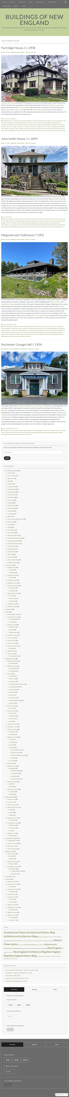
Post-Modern (11, 530)
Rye (11, 830)
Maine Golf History (53, 330)
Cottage (14, 126)
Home (4, 2)
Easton (11, 708)
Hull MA (19, 223)
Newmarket (13, 825)
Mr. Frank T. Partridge (19, 109)
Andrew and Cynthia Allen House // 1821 (16, 981)
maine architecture (30, 330)
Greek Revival (11, 508)
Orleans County (12, 904)
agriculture (4, 410)
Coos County (11, 802)
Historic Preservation (49, 128)
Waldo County (11, 651)
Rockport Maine (16, 334)
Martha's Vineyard (12, 729)
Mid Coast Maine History (13, 332)
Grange (7, 432)
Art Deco (10, 473)
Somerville (12, 760)
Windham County (12, 606)
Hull (11, 217)
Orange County (12, 897)
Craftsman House (31, 128)
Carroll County (11, 799)
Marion (11, 786)
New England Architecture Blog (48, 225)
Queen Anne (11, 532)
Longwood (14, 776)
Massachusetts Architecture (12, 948)
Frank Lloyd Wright (24, 107)
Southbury (12, 590)
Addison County (12, 881)
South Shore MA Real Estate (56, 227)
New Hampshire (52, 2)
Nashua (12, 812)
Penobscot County (13, 646)
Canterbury (13, 820)
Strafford (12, 899)
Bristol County (11, 706)
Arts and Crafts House (27, 122)
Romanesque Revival (13, 541)
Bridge (9, 481)
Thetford (12, 902)
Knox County (13, 324)
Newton (12, 747)
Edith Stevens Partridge (39, 109)
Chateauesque (11, 486)
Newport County (12, 861)
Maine (30, 2)
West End (12, 703)
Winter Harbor (13, 632)
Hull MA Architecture (26, 223)
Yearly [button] (55, 989)
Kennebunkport (14, 656)
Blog (38, 936)
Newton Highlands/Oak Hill (19, 755)
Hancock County (12, 624)
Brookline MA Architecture (21, 124)
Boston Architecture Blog (55, 936)
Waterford (12, 601)
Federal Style (11, 497)
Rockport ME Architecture (24, 336)
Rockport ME (14, 336)
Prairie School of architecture (55, 105)
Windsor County (12, 915)
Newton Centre (16, 752)
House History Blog (29, 944)
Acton (11, 739)
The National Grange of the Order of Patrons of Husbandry (34, 406)
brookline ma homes (33, 124)
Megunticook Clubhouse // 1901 (22, 235)
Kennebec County (12, 635)
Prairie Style (31, 130)
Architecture (30, 120)
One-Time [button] (14, 989)
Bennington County (13, 884)
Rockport (12, 718)
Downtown (14, 874)
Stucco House (51, 130)
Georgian (10, 503)
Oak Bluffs (12, 734)
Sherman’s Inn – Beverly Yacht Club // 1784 (17, 978)
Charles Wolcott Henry (7, 304)
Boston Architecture (44, 936)
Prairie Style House (39, 130)
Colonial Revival (12, 492)
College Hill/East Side (17, 871)
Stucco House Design (60, 130)
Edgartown (12, 731)
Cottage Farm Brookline (30, 126)
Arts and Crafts (46, 120)
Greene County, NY (13, 843)
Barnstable (12, 663)
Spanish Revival (12, 551)
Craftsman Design (13, 128)
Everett (12, 745)
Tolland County (12, 604)
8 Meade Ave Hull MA (8, 219)
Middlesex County (12, 583)
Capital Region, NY (12, 840)
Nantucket (10, 763)
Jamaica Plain (13, 689)
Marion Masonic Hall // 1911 (13, 975)
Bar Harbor (12, 627)
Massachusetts (40, 2)
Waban (13, 758)
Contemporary (11, 494)
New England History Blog (21, 130)
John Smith (12, 205)
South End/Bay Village (15, 700)
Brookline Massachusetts (58, 124)
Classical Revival (12, 489)
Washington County (13, 907)
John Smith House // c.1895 (19, 139)
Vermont (16, 6)
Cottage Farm (13, 118)
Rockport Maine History (53, 334)
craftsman (6, 128)
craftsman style (40, 128)
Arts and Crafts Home (16, 122)
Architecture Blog (37, 120)
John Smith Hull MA (54, 223)
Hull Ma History (36, 223)
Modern (10, 516)
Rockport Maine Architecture (27, 334)
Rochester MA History (26, 434)
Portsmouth (13, 828)
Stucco (45, 130)
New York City (11, 846)
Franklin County (12, 894)
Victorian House (13, 958)
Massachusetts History (26, 948)
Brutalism (10, 484)
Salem (11, 721)
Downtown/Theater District (17, 684)
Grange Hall (12, 432)
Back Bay (12, 676)
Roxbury (12, 695)
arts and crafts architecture (56, 120)
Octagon (10, 524)
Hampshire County (13, 726)
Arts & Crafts (6, 118)
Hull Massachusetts (44, 223)
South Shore (37, 227)
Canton (12, 577)
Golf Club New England (50, 328)
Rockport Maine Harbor (41, 334)
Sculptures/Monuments (14, 543)
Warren (11, 858)
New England (37, 225)
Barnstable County (13, 661)
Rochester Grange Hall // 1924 (21, 344)
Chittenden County (13, 889)
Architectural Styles (11, 470)
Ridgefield (12, 572)
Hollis (11, 809)
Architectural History (8, 120)
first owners (6, 109)
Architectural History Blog (19, 120)
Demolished (9, 609)
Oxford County (12, 643)
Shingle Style (11, 549)
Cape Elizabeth (13, 619)
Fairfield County (12, 567)
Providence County (13, 866)
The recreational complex (42, 315)
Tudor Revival (11, 557)
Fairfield (12, 570)
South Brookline (16, 779)
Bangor (11, 648)
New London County (13, 593)
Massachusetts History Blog (39, 948)
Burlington (12, 891)
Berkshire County (12, 666)
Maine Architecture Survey (41, 330)
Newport (12, 835)
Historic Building (43, 940)
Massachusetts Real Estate (26, 225)
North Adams (13, 668)
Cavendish (12, 917)
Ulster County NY (12, 849)
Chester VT (13, 920)
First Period (11, 500)
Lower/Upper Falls (16, 750)
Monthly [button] (34, 989)
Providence (13, 869)
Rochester (10, 434)
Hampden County (12, 724)
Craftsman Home (22, 128)
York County (11, 653)
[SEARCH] (66, 2)
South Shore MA (45, 227)
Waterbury (12, 909)
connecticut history (34, 940)
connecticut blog (26, 940)
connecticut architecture (16, 940)
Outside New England (11, 838)
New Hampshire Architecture (50, 956)
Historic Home (50, 940)
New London (13, 598)
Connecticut (22, 2)
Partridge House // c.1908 (18, 48)
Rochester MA (16, 434)
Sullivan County (12, 833)
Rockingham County (13, 823)
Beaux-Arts (11, 478)
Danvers (12, 713)
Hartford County (12, 575)
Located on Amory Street (8, 103)
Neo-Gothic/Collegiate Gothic (16, 519)
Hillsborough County (13, 807)
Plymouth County (18, 227)
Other (23, 6)
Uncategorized (9, 876)
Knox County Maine (17, 330)
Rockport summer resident (56, 302)
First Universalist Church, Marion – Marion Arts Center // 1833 (22, 970)
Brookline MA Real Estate (45, 124)
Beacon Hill (12, 678)
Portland (12, 622)
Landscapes (11, 513)
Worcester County (13, 789)
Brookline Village (16, 770)
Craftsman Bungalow (19, 221)
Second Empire (11, 546)
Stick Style (10, 554)
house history (21, 944)
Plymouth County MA (28, 227)
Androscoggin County (13, 614)
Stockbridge (13, 671)
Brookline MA (11, 124)
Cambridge (12, 742)
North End (12, 692)
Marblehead (13, 716)
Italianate (10, 511)
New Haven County (13, 585)
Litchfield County (12, 580)
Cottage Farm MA (40, 126)
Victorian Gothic (12, 562)
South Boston (13, 697)
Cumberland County (13, 617)
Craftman (52, 430)
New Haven (13, 588)
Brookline (53, 122)
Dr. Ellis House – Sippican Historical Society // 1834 (19, 973)
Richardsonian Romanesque (15, 538)
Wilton (11, 815)
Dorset (11, 886)
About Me (12, 2)
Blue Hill (12, 629)
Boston (10, 673)
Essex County (11, 711)
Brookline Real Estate (6, 126)
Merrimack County (12, 818)
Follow (7, 458)
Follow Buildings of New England (19, 443)
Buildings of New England (34, 19)
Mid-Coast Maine (24, 332)
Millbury (12, 794)
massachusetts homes (14, 225)
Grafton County (12, 804)
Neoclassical (11, 522)
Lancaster (12, 791)
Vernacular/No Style (13, 559)
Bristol (11, 856)
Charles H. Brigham (6, 328)
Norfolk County (12, 766)
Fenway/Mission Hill (15, 687)
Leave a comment (31, 52)
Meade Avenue (58, 199)
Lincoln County (12, 640)
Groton (11, 595)
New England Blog (10, 130)
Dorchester (13, 681)
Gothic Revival (11, 505)
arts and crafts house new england (42, 122)
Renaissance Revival (13, 535)
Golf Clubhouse (61, 328)
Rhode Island (6, 6)
